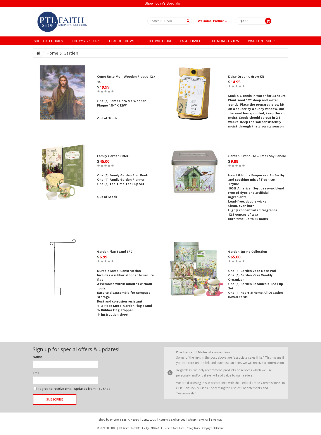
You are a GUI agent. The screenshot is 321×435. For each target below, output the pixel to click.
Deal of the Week (124, 41)
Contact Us (149, 419)
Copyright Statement (213, 428)
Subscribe (54, 399)
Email (37, 373)
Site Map (217, 419)
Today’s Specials (86, 41)
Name (37, 357)
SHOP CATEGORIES (48, 41)
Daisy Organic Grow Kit (246, 76)
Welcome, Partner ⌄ (212, 20)
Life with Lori (159, 41)
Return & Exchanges (172, 419)
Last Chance (190, 41)
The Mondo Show (224, 41)
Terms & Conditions (174, 428)
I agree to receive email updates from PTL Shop (74, 389)
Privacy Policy (193, 428)
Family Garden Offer (112, 156)
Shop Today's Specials (162, 3)
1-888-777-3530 (129, 419)
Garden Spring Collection (247, 251)
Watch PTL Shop (261, 41)
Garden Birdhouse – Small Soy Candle (257, 156)
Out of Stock (107, 118)
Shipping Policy (198, 419)
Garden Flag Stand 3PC (115, 251)
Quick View (63, 91)
